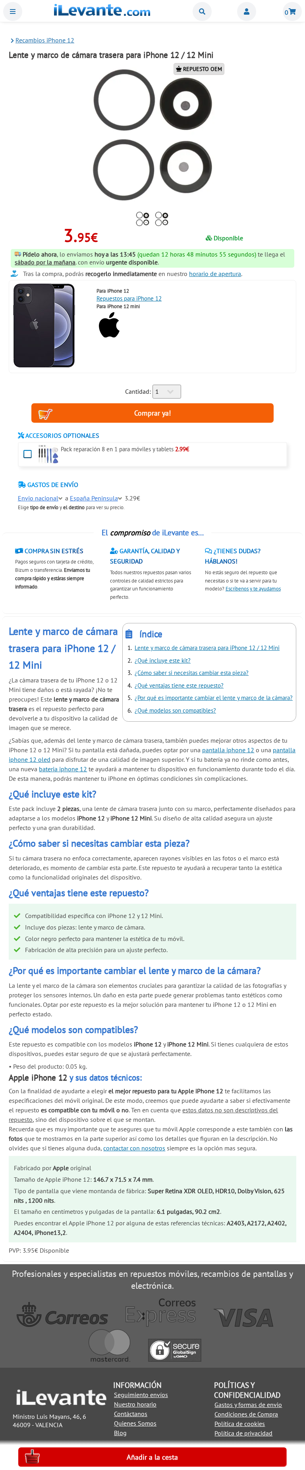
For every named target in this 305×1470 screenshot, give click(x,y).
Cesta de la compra (292, 11)
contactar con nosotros (134, 1148)
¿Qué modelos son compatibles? (175, 710)
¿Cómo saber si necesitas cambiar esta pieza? (192, 673)
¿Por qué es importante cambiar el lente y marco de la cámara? (214, 697)
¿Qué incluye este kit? (163, 660)
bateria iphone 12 (63, 769)
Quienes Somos (135, 1423)
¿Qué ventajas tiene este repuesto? (179, 685)
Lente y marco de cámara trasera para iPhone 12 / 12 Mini (207, 648)
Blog (120, 1433)
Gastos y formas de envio (248, 1405)
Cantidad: (138, 391)
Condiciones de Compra (246, 1414)
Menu (12, 11)
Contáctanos (130, 1414)
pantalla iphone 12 (228, 750)
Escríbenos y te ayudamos (253, 588)
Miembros (246, 11)
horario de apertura (215, 273)
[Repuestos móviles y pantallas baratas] (102, 13)
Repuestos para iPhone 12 (129, 298)
